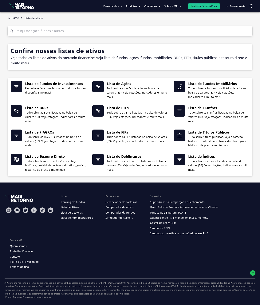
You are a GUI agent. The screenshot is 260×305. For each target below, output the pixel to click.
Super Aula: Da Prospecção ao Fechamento (177, 202)
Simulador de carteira (119, 217)
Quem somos (18, 246)
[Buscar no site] (251, 6)
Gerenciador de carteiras (121, 202)
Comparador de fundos (120, 212)
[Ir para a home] (21, 6)
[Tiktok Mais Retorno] (42, 210)
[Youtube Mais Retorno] (17, 210)
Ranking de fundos (73, 202)
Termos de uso (19, 267)
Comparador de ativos (119, 207)
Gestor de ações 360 (163, 223)
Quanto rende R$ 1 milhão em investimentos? (179, 217)
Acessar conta (237, 6)
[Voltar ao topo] (253, 273)
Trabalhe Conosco (21, 251)
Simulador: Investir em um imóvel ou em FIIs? (179, 233)
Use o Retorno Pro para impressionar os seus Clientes (184, 207)
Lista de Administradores (77, 217)
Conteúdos (150, 6)
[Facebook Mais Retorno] (34, 210)
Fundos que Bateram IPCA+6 (168, 212)
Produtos (131, 6)
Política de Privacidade (24, 261)
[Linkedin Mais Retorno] (50, 210)
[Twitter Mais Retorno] (25, 210)
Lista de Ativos (70, 207)
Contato (15, 256)
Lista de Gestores (72, 212)
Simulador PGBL (160, 228)
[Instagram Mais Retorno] (9, 210)
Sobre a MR (171, 6)
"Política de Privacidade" (16, 293)
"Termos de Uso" (242, 289)
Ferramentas (111, 6)
